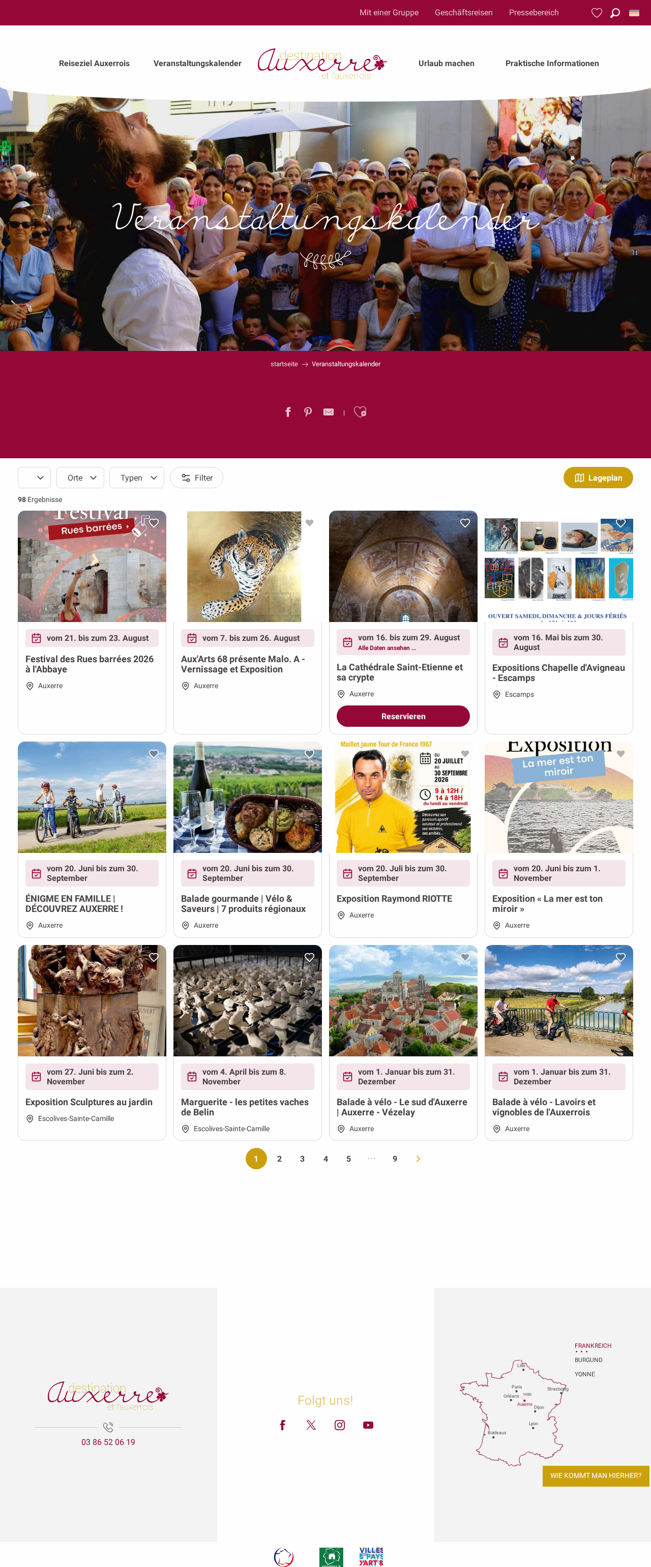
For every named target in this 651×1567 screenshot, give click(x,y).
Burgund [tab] (587, 1360)
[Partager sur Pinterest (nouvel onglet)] (308, 414)
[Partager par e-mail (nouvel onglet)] (328, 414)
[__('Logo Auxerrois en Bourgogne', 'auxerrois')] (108, 1395)
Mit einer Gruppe (389, 12)
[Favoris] (598, 13)
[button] (615, 13)
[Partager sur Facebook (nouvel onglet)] (288, 414)
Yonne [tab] (585, 1374)
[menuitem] (94, 63)
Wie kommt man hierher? (596, 1475)
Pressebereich (534, 12)
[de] (635, 13)
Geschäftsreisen (464, 12)
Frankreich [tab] (587, 1345)
